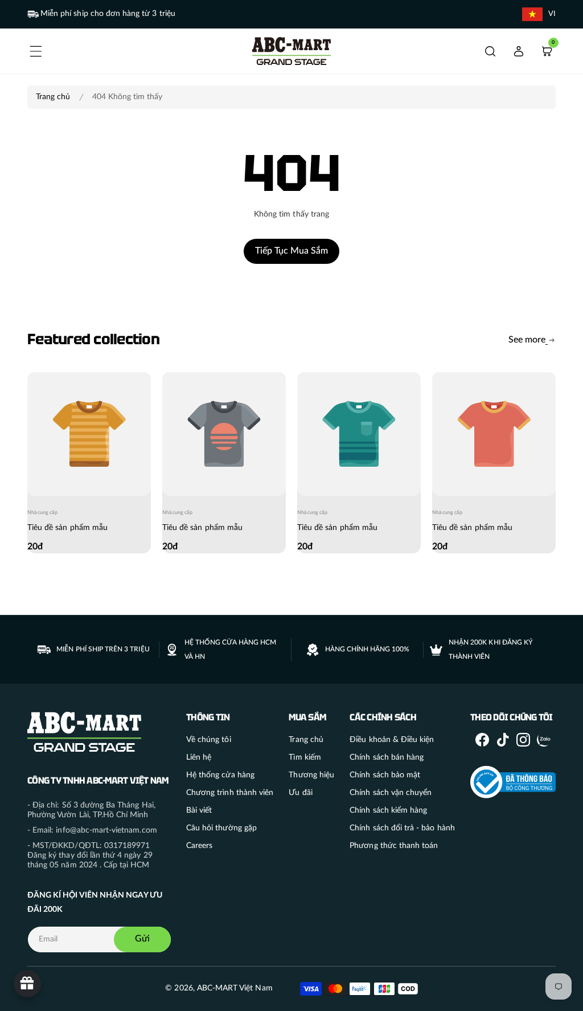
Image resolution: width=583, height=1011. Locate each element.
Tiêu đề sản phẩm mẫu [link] (67, 528)
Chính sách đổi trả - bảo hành (402, 828)
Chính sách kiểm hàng (388, 810)
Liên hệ (198, 757)
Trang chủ (53, 97)
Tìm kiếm (305, 757)
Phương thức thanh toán (394, 846)
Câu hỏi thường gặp (221, 828)
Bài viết (199, 810)
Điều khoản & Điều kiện (392, 740)
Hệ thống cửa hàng (220, 775)
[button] (35, 51)
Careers (199, 846)
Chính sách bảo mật (385, 775)
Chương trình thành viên (229, 793)
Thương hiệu (311, 775)
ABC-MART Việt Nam (235, 988)
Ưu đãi (300, 793)
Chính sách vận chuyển (391, 793)
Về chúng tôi (208, 740)
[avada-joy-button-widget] (27, 983)
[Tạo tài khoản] (518, 51)
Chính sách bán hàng (387, 757)
